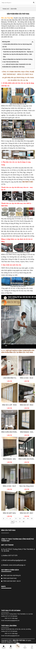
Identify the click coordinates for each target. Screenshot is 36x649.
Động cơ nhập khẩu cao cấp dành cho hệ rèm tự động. (18, 59)
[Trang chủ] (18, 646)
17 (16, 521)
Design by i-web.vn (12, 642)
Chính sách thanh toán (10, 578)
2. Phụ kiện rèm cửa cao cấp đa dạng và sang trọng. (16, 49)
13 (23, 518)
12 (20, 518)
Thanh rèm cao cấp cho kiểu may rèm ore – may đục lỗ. (18, 51)
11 (16, 518)
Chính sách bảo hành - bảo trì (12, 581)
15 (31, 518)
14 (27, 518)
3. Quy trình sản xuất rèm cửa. (10, 61)
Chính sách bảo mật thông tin (12, 575)
